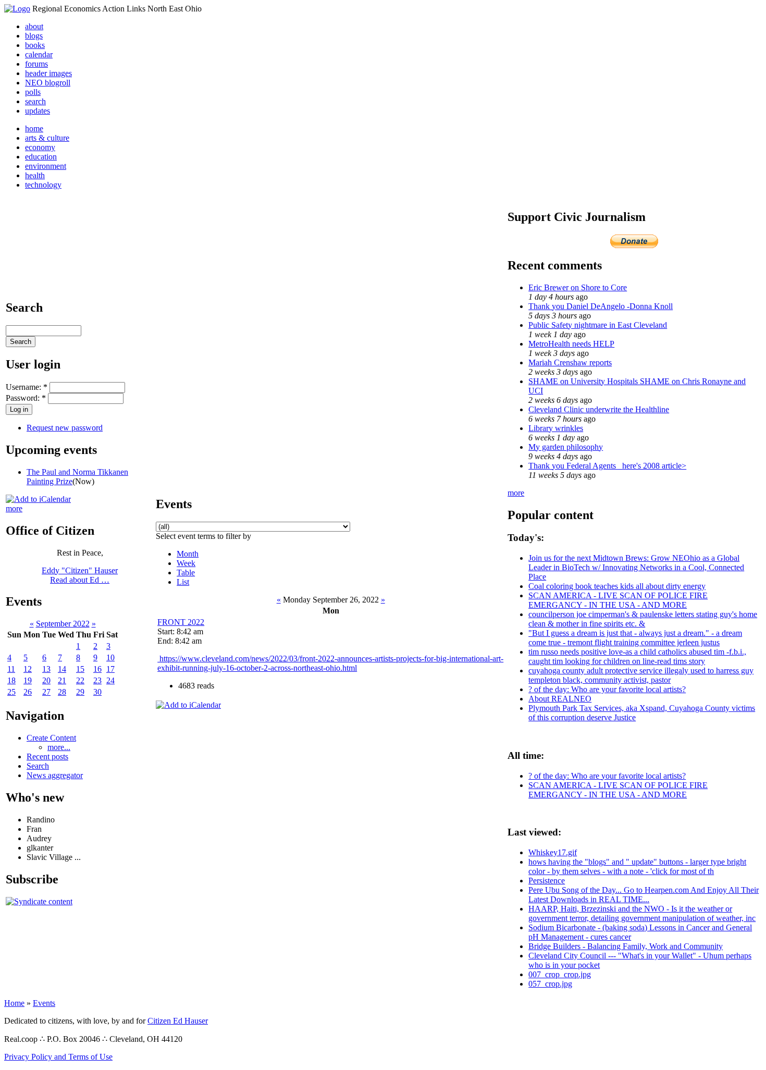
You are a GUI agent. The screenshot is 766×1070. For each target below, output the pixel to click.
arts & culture (47, 137)
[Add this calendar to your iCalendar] (38, 499)
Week (186, 563)
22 (80, 680)
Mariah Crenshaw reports (570, 362)
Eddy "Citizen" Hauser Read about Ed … (80, 575)
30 (97, 691)
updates (37, 110)
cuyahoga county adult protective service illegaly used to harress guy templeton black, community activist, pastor (640, 675)
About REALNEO (559, 698)
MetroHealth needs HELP (571, 343)
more (14, 508)
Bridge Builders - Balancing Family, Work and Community (625, 946)
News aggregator (55, 775)
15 (80, 669)
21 (62, 680)
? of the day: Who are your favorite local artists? (607, 689)
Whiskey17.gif (552, 852)
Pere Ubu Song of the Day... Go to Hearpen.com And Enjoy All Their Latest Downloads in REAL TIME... (643, 894)
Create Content (51, 737)
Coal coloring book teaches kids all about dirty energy (617, 586)
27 (46, 691)
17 (110, 669)
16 (97, 669)
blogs (34, 35)
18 (11, 680)
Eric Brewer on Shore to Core (577, 287)
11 (11, 669)
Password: (26, 397)
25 (11, 691)
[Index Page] (17, 8)
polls (33, 92)
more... (58, 747)
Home (14, 1003)
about (34, 26)
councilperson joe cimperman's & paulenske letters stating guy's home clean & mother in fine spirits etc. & (642, 619)
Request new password (65, 427)
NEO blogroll (47, 82)
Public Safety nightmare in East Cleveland (597, 325)
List (183, 581)
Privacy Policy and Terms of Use (58, 1056)
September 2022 (63, 623)
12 (27, 669)
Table (186, 572)
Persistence (546, 880)
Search (38, 765)
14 (62, 669)
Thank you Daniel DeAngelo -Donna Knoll (600, 306)
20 (46, 680)
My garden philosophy (565, 446)
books (35, 45)
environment (45, 166)
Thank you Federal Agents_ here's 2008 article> (607, 465)
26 (27, 691)
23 (97, 680)
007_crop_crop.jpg (559, 974)
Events (44, 1003)
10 (110, 657)
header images (48, 73)
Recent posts (47, 756)
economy (40, 147)
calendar (39, 54)
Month (188, 553)
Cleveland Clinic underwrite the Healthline (598, 409)
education (41, 156)
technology (43, 184)
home (34, 128)
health (35, 175)
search (35, 101)
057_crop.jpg (550, 983)
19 (27, 680)
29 (80, 691)
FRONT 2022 (180, 622)
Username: (26, 387)
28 (62, 691)
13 (46, 669)
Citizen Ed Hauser (177, 1020)
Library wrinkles (555, 428)
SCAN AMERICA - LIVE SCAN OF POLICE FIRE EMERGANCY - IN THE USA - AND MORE (618, 600)
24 (110, 680)
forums (36, 63)
